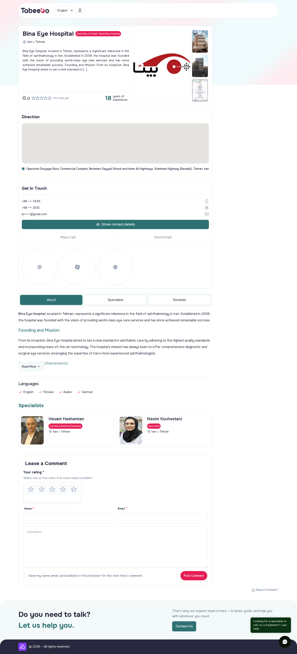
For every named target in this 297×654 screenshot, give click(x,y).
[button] (285, 642)
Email (122, 508)
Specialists (115, 300)
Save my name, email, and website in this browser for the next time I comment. (86, 576)
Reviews (179, 300)
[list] (115, 430)
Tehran (40, 42)
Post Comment (194, 575)
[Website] (115, 267)
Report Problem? (267, 590)
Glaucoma (154, 426)
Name (29, 508)
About (51, 300)
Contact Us (184, 626)
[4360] (200, 41)
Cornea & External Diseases (65, 426)
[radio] (31, 489)
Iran (29, 42)
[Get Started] (80, 10)
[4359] (200, 66)
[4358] (200, 90)
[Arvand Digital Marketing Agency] (22, 647)
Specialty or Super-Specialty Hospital (98, 33)
